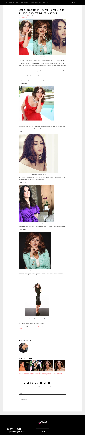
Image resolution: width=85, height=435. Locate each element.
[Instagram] (72, 2)
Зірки (22, 2)
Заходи (43, 2)
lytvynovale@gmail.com (16, 432)
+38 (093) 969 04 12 (13, 429)
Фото (40, 2)
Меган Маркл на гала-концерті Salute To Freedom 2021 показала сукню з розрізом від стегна (24, 374)
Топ (27, 17)
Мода (24, 17)
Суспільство (26, 2)
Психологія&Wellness (34, 2)
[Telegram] (74, 2)
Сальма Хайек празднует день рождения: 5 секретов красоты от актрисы (35, 373)
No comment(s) (31, 15)
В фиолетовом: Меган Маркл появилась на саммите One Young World (47, 373)
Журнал (6, 2)
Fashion (21, 17)
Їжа (47, 2)
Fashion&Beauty (16, 2)
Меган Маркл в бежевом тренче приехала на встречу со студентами (59, 373)
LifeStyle (10, 2)
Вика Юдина (27, 340)
